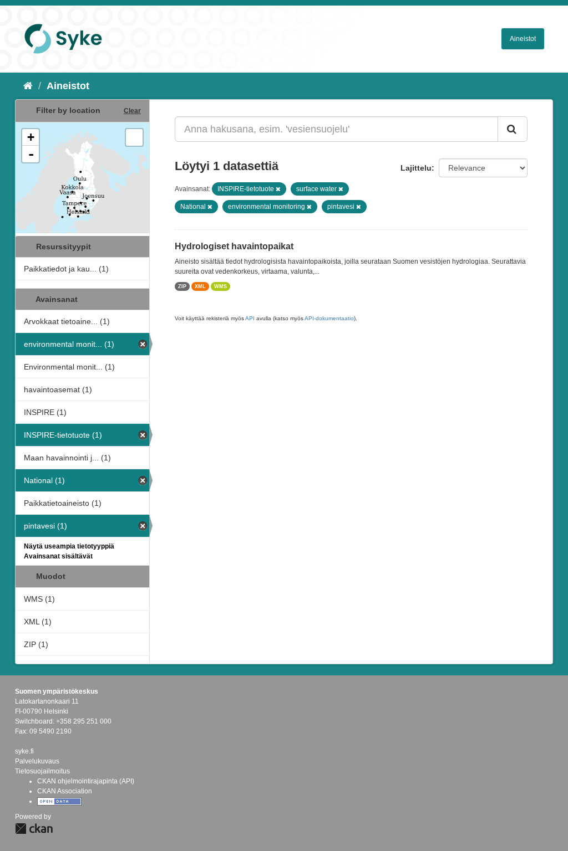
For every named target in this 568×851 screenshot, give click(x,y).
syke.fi (24, 751)
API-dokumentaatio (329, 318)
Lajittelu (416, 167)
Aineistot (523, 39)
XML (200, 286)
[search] (513, 129)
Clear (132, 111)
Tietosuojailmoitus (42, 771)
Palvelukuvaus (37, 761)
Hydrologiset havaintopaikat (234, 246)
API (250, 318)
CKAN (34, 828)
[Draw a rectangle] (134, 137)
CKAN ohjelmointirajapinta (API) (85, 781)
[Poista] (278, 189)
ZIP (182, 286)
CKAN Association (64, 791)
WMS (220, 286)
